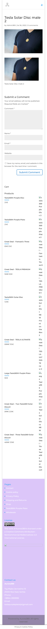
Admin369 (11, 25)
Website (8, 153)
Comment (9, 108)
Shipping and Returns (16, 500)
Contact (9, 488)
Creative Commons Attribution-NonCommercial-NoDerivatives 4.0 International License (20, 535)
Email (7, 143)
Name (7, 133)
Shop (8, 504)
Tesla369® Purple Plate (16, 508)
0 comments (32, 25)
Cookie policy (12, 492)
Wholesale (11, 512)
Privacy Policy (12, 496)
